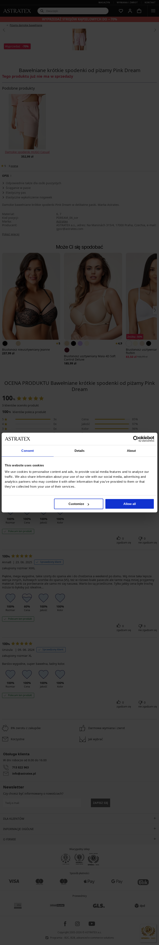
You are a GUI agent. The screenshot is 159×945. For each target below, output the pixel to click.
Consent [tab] (27, 450)
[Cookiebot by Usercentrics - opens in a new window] (136, 439)
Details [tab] (80, 450)
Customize (76, 504)
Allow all (129, 504)
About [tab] (131, 450)
